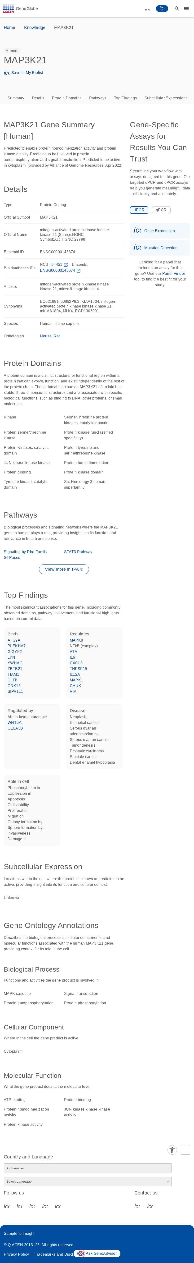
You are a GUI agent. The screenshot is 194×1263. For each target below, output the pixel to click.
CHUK (75, 686)
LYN (11, 657)
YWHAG (15, 663)
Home (9, 27)
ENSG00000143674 (60, 270)
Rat (57, 336)
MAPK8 (76, 640)
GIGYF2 (15, 652)
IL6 (72, 657)
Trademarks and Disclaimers (60, 1254)
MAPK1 (76, 680)
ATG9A (14, 640)
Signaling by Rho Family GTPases (25, 555)
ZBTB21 (15, 669)
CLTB (13, 680)
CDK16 (14, 686)
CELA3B (15, 728)
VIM (73, 691)
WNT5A (15, 723)
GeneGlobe (27, 8)
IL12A (75, 674)
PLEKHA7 (17, 646)
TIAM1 (13, 674)
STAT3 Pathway (78, 552)
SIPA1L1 (15, 691)
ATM (74, 652)
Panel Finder (173, 273)
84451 (59, 264)
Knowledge (34, 27)
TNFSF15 (78, 669)
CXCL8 (76, 663)
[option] (12, 51)
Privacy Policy (16, 1254)
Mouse (46, 336)
